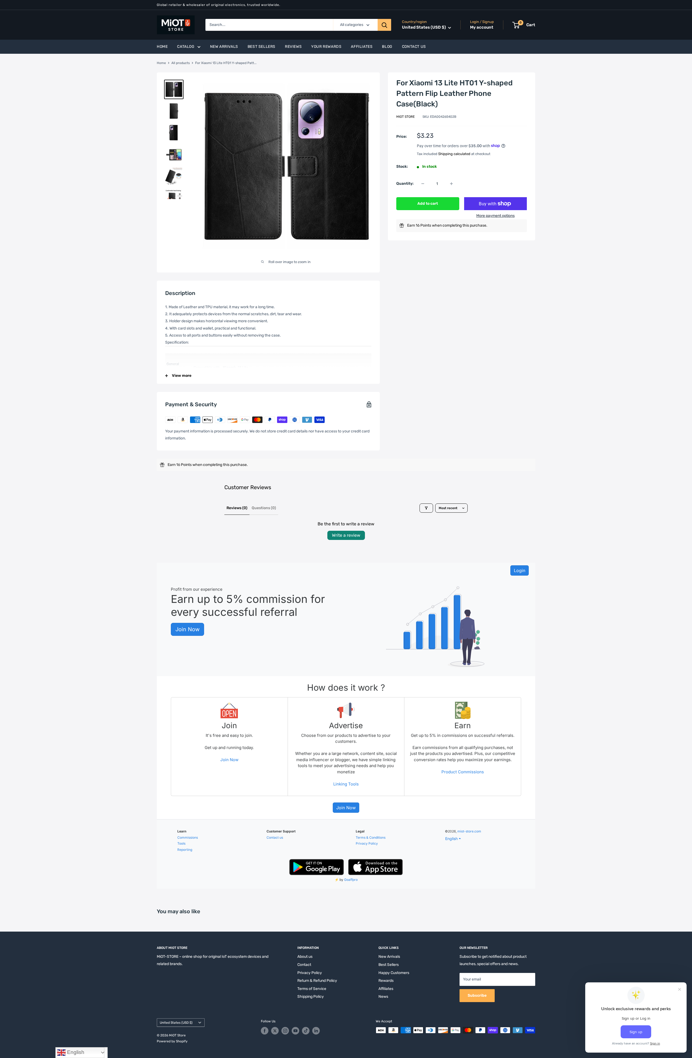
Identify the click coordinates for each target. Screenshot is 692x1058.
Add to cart (427, 203)
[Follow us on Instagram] (285, 1031)
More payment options (495, 215)
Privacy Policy (309, 972)
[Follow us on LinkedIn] (316, 1031)
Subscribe (477, 995)
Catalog (185, 46)
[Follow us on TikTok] (306, 1031)
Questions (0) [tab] (264, 508)
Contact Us (414, 46)
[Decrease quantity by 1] (422, 183)
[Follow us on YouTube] (295, 1031)
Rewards (386, 980)
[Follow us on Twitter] (275, 1031)
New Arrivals (224, 46)
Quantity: (405, 183)
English (75, 1052)
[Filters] (426, 508)
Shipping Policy (310, 996)
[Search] (384, 25)
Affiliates (361, 46)
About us (304, 956)
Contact (304, 964)
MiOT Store (405, 117)
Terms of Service (311, 988)
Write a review (346, 535)
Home (162, 46)
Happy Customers (393, 972)
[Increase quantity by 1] (451, 183)
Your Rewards (326, 46)
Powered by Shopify (172, 1041)
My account (481, 27)
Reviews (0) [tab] (237, 508)
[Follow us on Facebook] (264, 1031)
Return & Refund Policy (317, 980)
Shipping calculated (454, 154)
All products (180, 63)
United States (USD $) (176, 1023)
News (383, 996)
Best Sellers (261, 46)
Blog (387, 46)
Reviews (293, 46)
